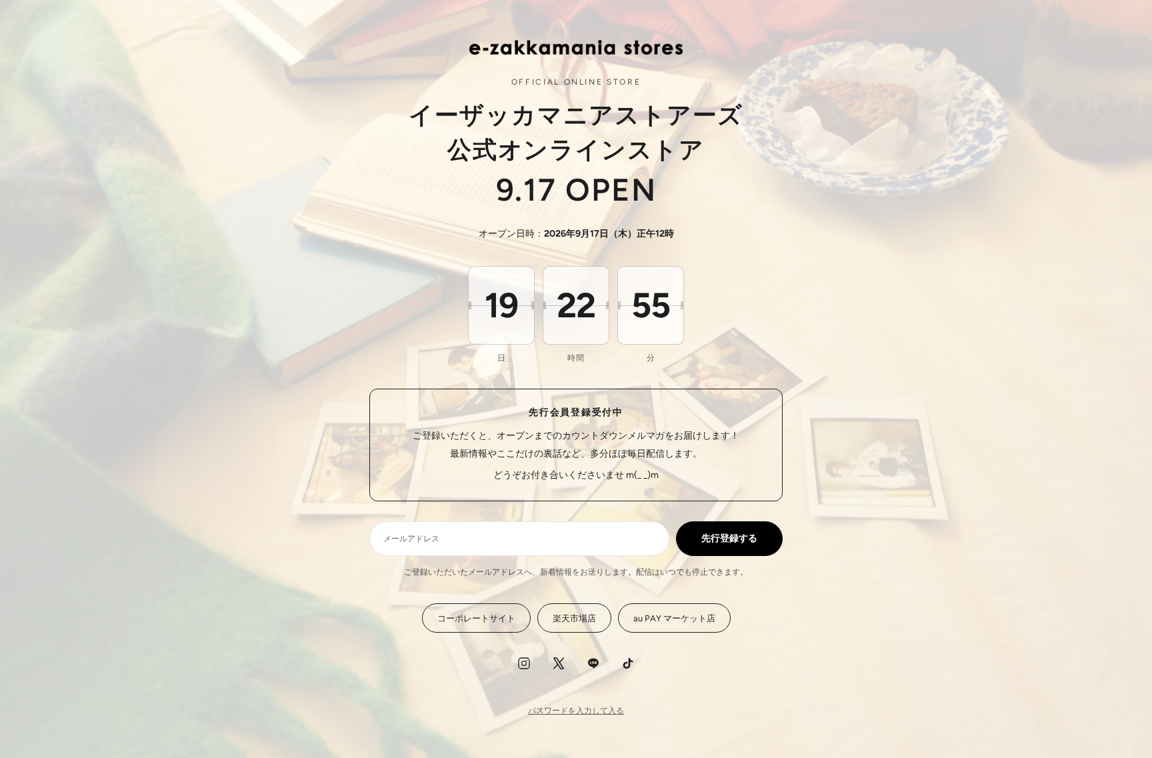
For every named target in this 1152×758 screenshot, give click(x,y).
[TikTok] (628, 663)
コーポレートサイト (476, 618)
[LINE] (593, 663)
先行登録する (729, 538)
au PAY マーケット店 (674, 618)
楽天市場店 (574, 618)
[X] (558, 663)
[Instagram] (524, 663)
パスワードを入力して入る (576, 710)
